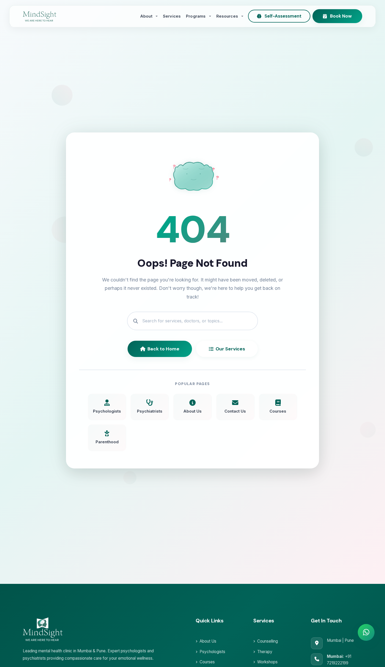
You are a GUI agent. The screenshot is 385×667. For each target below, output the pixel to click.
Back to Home (163, 349)
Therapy (264, 651)
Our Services (230, 349)
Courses (207, 661)
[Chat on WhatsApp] (366, 632)
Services (172, 16)
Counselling (267, 641)
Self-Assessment (283, 16)
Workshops (267, 661)
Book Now (341, 16)
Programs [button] (196, 16)
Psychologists (212, 651)
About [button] (146, 16)
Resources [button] (227, 16)
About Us (208, 641)
